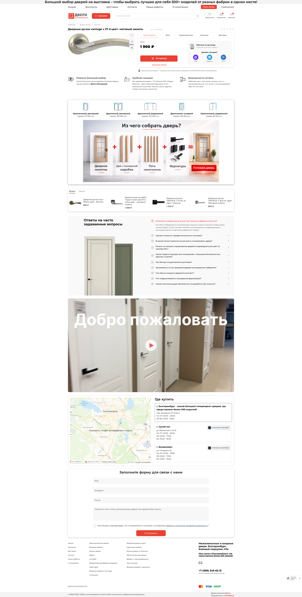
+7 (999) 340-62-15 (210, 570)
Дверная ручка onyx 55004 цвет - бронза (93, 200)
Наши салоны (209, 7)
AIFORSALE (229, 596)
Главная (72, 25)
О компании (180, 7)
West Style (93, 567)
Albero (92, 555)
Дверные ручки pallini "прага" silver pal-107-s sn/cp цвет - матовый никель (136, 201)
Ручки (97, 25)
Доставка (112, 7)
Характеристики (186, 35)
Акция (72, 7)
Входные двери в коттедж (100, 571)
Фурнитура (85, 25)
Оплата (132, 7)
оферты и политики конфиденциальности (187, 526)
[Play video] (151, 345)
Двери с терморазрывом (138, 559)
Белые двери (95, 551)
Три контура (132, 563)
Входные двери (96, 547)
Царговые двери (134, 547)
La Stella (92, 559)
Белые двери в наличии (137, 551)
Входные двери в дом (136, 543)
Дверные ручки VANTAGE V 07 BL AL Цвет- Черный (176, 200)
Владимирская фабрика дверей (103, 563)
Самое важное (149, 35)
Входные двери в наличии (138, 567)
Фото (168, 35)
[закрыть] (299, 578)
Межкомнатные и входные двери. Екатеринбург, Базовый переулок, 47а (216, 546)
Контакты (91, 7)
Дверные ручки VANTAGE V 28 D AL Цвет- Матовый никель (220, 200)
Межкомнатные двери (99, 543)
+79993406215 (227, 7)
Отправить (150, 533)
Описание (204, 35)
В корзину (161, 58)
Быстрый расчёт (159, 65)
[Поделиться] (131, 47)
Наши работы (154, 7)
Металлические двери (137, 555)
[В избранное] (131, 35)
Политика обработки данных (294, 578)
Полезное (93, 575)
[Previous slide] (72, 44)
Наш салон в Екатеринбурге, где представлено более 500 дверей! (216, 554)
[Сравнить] (131, 41)
